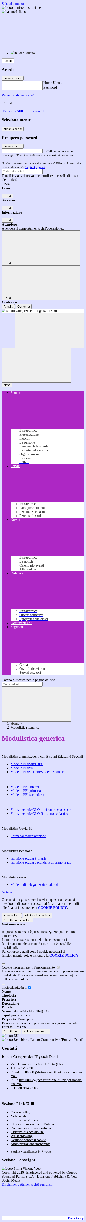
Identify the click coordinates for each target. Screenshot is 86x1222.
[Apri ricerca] (49, 330)
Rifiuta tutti (37, 915)
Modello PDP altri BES (27, 764)
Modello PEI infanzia (25, 787)
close (7, 385)
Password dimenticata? (18, 95)
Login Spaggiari (35, 167)
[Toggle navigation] (36, 365)
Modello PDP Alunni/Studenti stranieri (37, 772)
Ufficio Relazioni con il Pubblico (33, 1124)
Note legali (18, 1116)
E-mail (48, 151)
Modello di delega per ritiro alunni (35, 885)
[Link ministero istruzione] (21, 7)
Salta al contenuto (14, 3)
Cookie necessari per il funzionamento (29, 967)
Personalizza (12, 915)
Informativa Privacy (24, 1120)
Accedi (8, 60)
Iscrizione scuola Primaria (28, 858)
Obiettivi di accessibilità (27, 1132)
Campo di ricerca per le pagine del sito (28, 680)
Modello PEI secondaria (27, 795)
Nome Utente (52, 83)
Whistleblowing (22, 1136)
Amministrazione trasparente (30, 1144)
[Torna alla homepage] (43, 311)
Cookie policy (20, 1112)
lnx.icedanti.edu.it (14, 987)
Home (15, 723)
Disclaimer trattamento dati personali (27, 1184)
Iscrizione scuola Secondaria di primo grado (41, 862)
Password (50, 87)
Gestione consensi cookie (28, 1140)
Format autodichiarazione (28, 836)
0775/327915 (26, 1068)
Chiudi (7, 196)
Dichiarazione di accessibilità (31, 1128)
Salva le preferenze (36, 1031)
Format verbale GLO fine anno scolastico (39, 813)
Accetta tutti (18, 920)
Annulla (8, 306)
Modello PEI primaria (26, 791)
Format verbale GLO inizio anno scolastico (41, 809)
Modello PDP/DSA (24, 768)
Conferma (23, 306)
